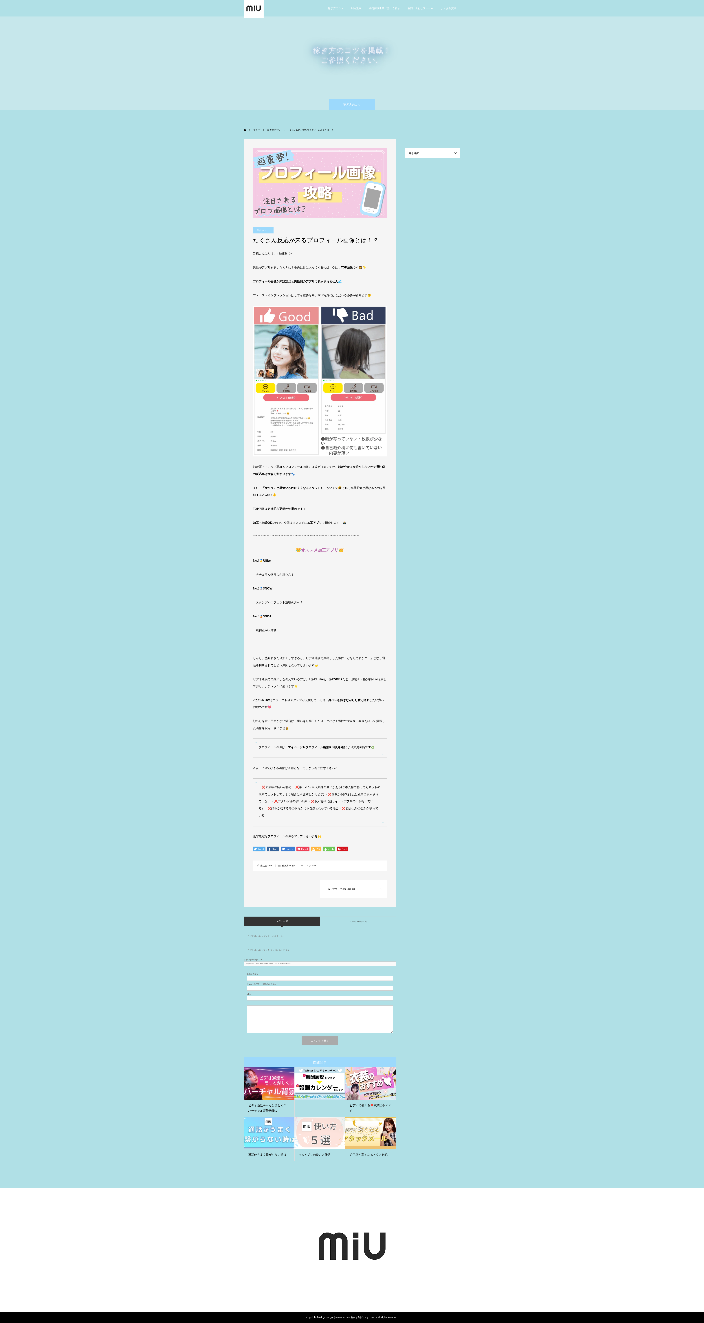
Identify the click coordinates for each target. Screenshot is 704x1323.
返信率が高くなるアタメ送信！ (370, 1155)
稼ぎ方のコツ (335, 8)
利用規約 (356, 8)
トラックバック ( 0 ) (358, 921)
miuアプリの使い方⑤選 (315, 1155)
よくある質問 (448, 8)
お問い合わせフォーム (420, 8)
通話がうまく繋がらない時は (267, 1155)
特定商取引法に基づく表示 (384, 8)
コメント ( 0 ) (282, 921)
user (270, 865)
